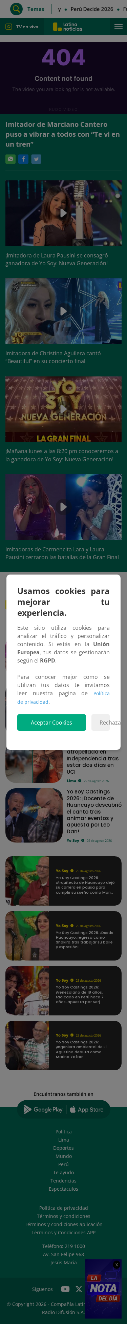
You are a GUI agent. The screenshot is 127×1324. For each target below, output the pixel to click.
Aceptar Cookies (51, 722)
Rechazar (105, 722)
